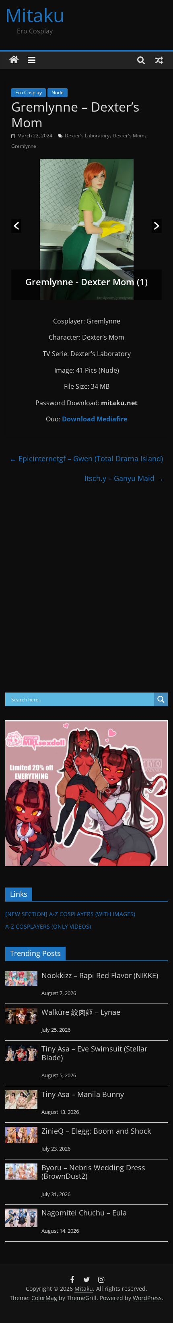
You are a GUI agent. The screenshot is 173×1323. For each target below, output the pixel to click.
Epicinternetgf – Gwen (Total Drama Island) (86, 458)
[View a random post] (159, 60)
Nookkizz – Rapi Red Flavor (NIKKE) (99, 975)
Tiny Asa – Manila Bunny (82, 1094)
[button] (16, 226)
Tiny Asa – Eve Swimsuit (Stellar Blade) (94, 1053)
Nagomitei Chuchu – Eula (84, 1212)
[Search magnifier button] (161, 699)
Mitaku (34, 14)
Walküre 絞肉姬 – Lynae (80, 1012)
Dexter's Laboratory (87, 135)
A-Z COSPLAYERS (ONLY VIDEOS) (48, 926)
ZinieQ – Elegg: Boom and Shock (96, 1131)
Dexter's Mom (128, 135)
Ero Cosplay (28, 92)
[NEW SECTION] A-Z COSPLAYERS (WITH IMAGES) (70, 914)
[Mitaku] (14, 60)
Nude (57, 92)
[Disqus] (86, 588)
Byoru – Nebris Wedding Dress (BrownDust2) (93, 1172)
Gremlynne (23, 146)
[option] (86, 229)
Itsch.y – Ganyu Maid (124, 478)
